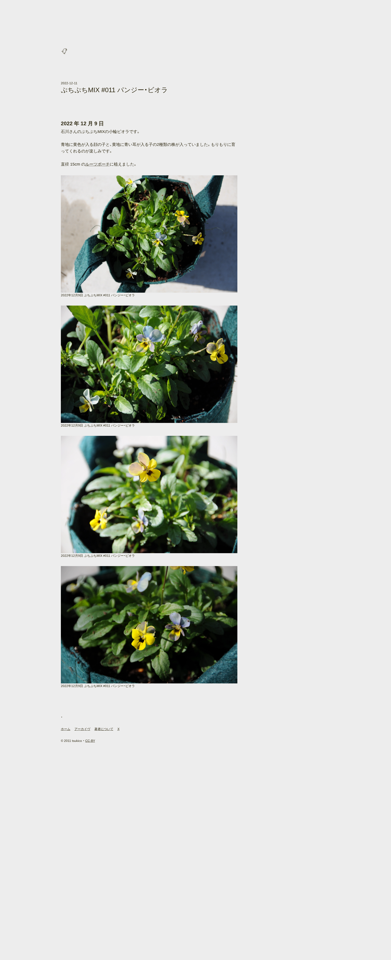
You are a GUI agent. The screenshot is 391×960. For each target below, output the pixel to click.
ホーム (65, 729)
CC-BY (90, 741)
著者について (103, 729)
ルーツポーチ (97, 164)
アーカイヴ (82, 729)
